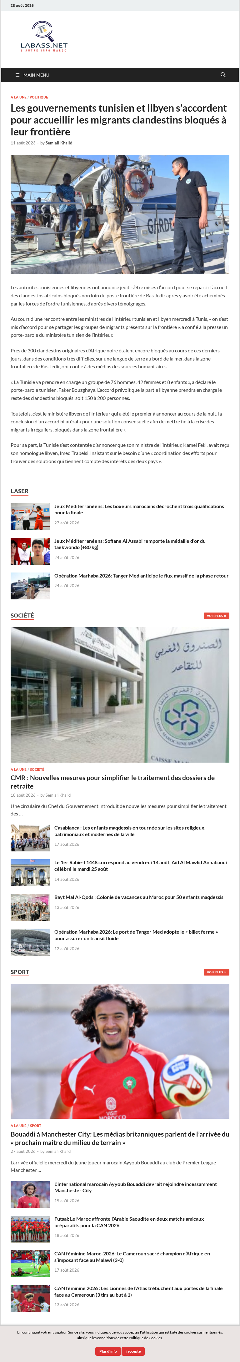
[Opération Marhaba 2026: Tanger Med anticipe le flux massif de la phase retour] (30, 576)
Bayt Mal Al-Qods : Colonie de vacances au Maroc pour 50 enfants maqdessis (138, 897)
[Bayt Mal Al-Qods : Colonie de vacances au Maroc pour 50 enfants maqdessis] (30, 897)
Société (37, 769)
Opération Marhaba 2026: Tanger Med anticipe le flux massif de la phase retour (141, 575)
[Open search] (223, 75)
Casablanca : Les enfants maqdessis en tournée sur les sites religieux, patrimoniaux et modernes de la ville (130, 831)
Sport (35, 1125)
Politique (39, 97)
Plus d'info (108, 1351)
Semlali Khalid (59, 142)
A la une (19, 97)
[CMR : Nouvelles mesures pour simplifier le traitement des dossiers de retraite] (120, 631)
